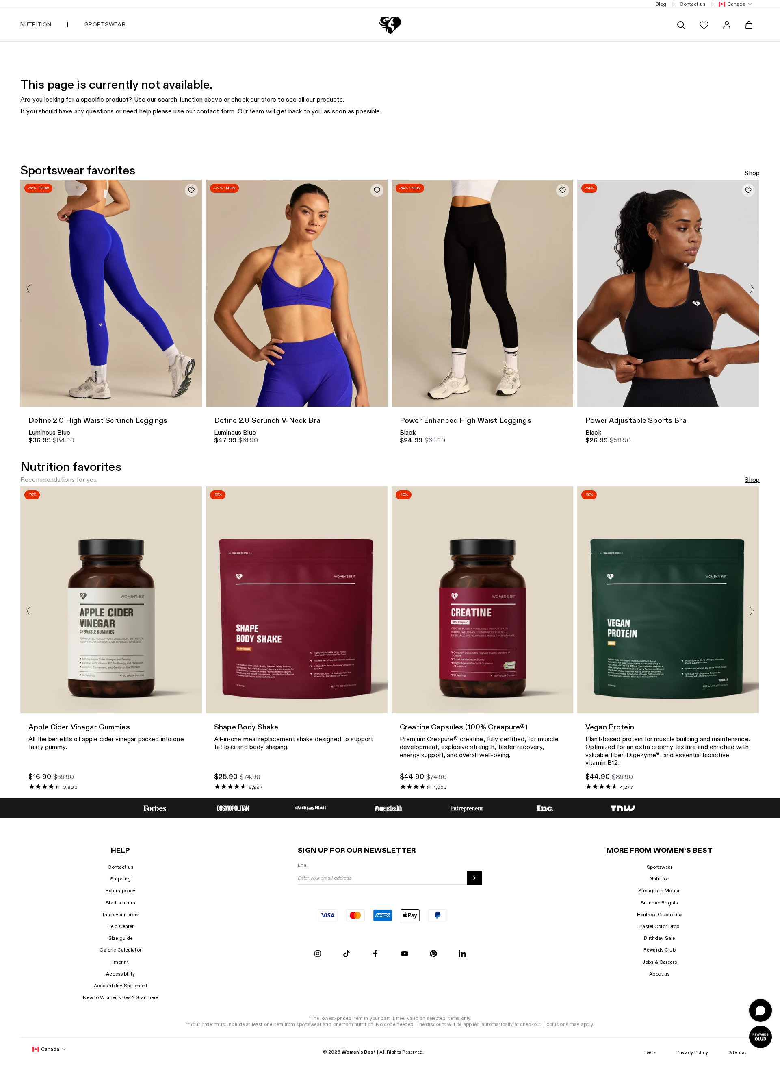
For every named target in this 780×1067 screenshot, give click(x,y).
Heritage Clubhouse (659, 914)
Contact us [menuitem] (692, 4)
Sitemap (738, 1052)
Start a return (121, 902)
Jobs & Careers (659, 962)
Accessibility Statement (120, 985)
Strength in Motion (659, 890)
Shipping (120, 878)
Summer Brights (659, 902)
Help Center (120, 926)
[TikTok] (346, 954)
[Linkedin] (462, 954)
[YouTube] (404, 954)
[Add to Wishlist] (191, 190)
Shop (752, 173)
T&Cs (650, 1052)
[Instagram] (317, 954)
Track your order (120, 914)
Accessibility (120, 974)
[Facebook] (375, 954)
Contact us (120, 867)
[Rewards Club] (760, 1037)
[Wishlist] (704, 25)
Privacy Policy (692, 1052)
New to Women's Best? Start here (120, 997)
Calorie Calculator (120, 950)
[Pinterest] (433, 954)
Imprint (121, 962)
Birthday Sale (659, 938)
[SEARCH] (681, 25)
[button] (734, 4)
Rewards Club (660, 950)
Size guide (120, 938)
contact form (216, 111)
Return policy (121, 890)
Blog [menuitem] (661, 4)
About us (659, 974)
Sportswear (659, 867)
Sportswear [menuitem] (104, 24)
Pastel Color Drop (659, 926)
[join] (474, 878)
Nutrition (660, 878)
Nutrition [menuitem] (35, 24)
